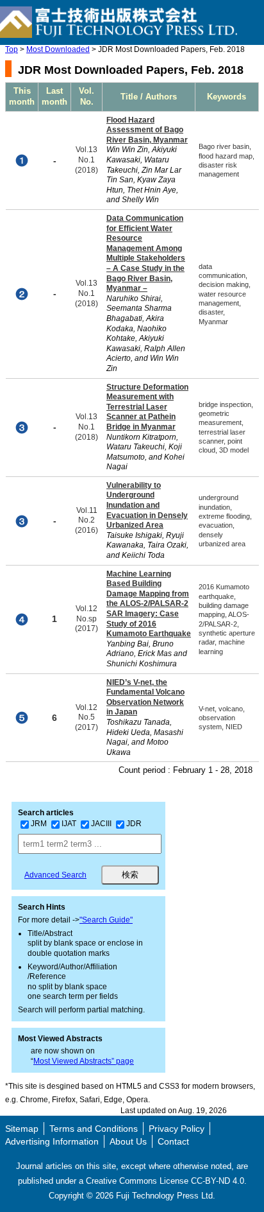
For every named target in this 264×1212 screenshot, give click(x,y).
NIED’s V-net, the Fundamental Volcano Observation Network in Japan (145, 697)
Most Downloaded (58, 49)
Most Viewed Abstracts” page (83, 1061)
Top (11, 49)
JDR (134, 823)
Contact (173, 1141)
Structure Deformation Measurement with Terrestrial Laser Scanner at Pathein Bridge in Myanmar (147, 407)
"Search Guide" (106, 919)
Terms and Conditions (93, 1128)
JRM (39, 823)
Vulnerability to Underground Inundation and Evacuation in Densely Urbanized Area (147, 505)
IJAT (69, 823)
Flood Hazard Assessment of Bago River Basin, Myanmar (147, 130)
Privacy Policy (176, 1128)
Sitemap (21, 1128)
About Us (128, 1141)
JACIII (101, 823)
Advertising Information (52, 1141)
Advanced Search (55, 874)
